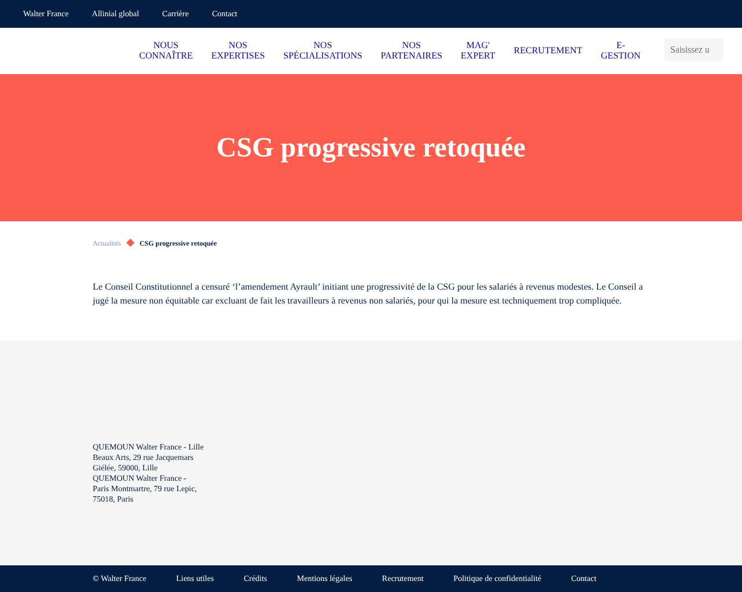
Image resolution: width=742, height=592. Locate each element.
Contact (225, 14)
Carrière (175, 14)
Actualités (107, 243)
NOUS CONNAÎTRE (165, 51)
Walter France (46, 14)
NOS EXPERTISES (237, 51)
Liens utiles (195, 579)
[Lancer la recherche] (719, 49)
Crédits (255, 579)
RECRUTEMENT (548, 51)
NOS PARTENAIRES (411, 51)
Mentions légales (324, 579)
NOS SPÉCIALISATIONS (322, 51)
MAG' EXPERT (478, 51)
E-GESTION (621, 51)
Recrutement (403, 579)
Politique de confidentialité (497, 579)
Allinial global (115, 14)
